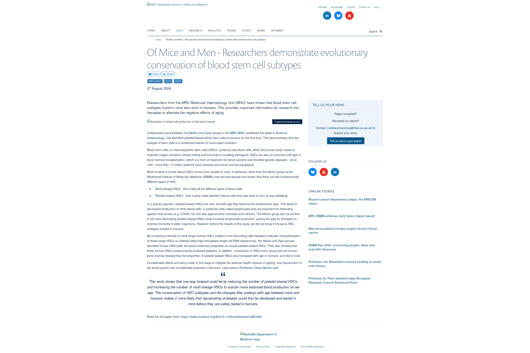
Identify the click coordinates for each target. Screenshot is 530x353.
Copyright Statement (285, 346)
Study (246, 30)
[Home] (150, 39)
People (231, 30)
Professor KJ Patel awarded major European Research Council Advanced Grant (339, 280)
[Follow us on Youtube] (349, 16)
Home (151, 30)
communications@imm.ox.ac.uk (349, 128)
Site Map (322, 6)
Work (261, 30)
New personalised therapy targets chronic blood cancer (342, 230)
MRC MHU (237, 133)
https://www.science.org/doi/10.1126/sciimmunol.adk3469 (221, 316)
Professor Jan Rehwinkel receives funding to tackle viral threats (344, 264)
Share (155, 74)
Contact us (364, 6)
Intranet (277, 30)
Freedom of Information (239, 346)
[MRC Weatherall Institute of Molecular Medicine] (177, 3)
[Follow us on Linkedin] (327, 16)
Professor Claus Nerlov (255, 268)
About (165, 30)
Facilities (214, 30)
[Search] (380, 31)
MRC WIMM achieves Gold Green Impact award (341, 216)
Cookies (351, 6)
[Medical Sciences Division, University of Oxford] (184, 345)
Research (195, 30)
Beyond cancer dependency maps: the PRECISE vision (342, 201)
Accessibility (337, 6)
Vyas (208, 133)
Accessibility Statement (312, 346)
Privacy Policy (263, 346)
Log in (376, 6)
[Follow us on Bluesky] (338, 16)
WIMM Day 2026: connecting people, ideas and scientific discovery (341, 247)
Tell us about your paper (346, 141)
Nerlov (193, 133)
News (179, 30)
